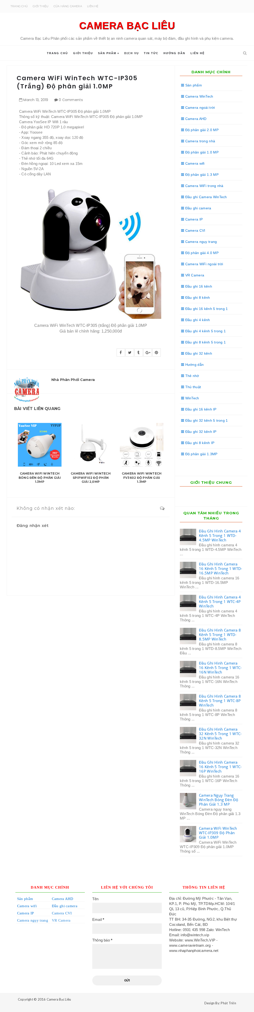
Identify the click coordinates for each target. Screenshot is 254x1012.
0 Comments (71, 99)
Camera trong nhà (199, 141)
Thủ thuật (192, 387)
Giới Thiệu (83, 53)
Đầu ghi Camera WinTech (205, 197)
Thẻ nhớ (191, 376)
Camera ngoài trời (199, 108)
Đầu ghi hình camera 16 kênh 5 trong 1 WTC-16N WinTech (220, 668)
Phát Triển (228, 1003)
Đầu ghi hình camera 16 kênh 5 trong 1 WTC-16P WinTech (220, 767)
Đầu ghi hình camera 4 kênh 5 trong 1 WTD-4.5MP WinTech (220, 535)
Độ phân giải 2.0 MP (201, 130)
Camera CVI (194, 230)
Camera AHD (195, 119)
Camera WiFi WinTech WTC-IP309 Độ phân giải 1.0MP (218, 833)
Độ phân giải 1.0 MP (201, 152)
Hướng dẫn (174, 53)
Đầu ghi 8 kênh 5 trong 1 (205, 342)
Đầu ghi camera (197, 208)
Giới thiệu (40, 6)
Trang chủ (19, 6)
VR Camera (194, 275)
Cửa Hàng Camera (68, 6)
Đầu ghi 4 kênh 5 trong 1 (205, 331)
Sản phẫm (107, 53)
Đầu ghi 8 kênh (197, 298)
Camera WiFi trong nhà (203, 186)
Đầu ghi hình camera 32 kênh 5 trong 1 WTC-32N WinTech (220, 734)
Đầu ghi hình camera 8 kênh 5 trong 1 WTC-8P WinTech (220, 701)
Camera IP (193, 219)
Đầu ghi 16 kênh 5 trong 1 (206, 309)
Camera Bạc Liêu (127, 25)
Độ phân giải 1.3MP (200, 454)
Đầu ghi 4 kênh (197, 320)
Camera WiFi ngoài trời (203, 264)
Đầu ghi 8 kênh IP (199, 443)
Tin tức (151, 53)
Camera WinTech (198, 96)
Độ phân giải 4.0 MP (201, 253)
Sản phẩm (193, 85)
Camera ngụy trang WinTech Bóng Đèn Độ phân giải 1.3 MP (218, 800)
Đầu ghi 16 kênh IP (200, 409)
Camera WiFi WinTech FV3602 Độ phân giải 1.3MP (142, 478)
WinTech (191, 398)
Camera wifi (194, 163)
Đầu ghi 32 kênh (198, 353)
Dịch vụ (131, 53)
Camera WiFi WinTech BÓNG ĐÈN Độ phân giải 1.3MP (40, 478)
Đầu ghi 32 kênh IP (200, 432)
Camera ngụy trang (200, 242)
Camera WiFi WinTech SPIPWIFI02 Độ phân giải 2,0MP (91, 478)
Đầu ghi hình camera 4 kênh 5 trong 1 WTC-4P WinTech (220, 601)
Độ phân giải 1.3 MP (201, 175)
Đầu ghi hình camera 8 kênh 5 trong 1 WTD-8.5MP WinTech (220, 634)
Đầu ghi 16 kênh (198, 286)
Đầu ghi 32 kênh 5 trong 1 (206, 420)
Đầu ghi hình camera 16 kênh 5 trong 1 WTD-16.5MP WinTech (220, 568)
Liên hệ (92, 6)
